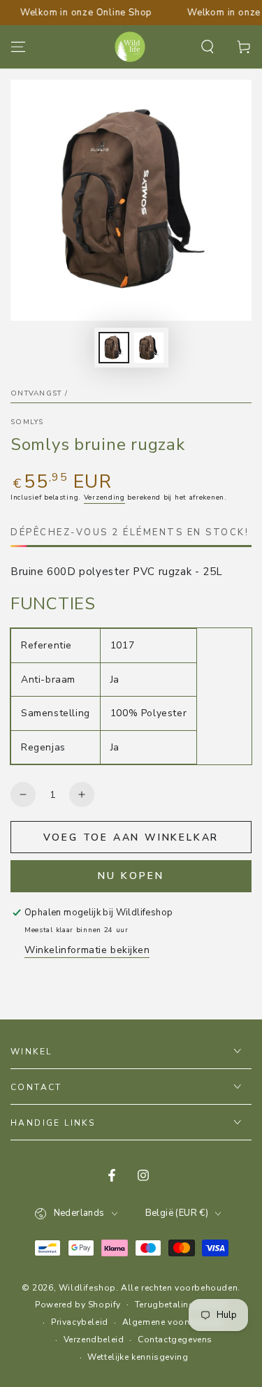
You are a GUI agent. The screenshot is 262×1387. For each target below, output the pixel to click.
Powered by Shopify (78, 1304)
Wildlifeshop (87, 1287)
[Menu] (18, 47)
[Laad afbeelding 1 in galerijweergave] (114, 347)
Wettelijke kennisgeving (137, 1357)
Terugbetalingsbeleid (181, 1304)
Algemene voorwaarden (173, 1322)
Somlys (27, 422)
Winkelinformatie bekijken (87, 950)
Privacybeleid (79, 1322)
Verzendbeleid (94, 1339)
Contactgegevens (175, 1339)
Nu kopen (131, 876)
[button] (207, 47)
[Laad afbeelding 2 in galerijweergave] (148, 347)
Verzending (104, 497)
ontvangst (36, 393)
